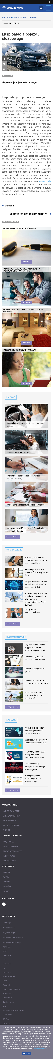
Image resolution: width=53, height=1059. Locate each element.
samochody (45, 181)
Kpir (4, 968)
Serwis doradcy (8, 993)
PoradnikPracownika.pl (12, 942)
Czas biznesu (7, 955)
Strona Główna (7, 17)
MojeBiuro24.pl (9, 933)
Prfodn (5, 981)
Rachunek (6, 985)
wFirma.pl (7, 923)
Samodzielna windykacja (11, 989)
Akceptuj (26, 1053)
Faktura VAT (7, 964)
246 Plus (6, 1019)
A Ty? (5, 951)
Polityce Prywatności (40, 1049)
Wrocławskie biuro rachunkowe (13, 1010)
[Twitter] (4, 64)
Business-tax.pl (9, 928)
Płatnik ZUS (7, 972)
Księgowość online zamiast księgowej (28, 213)
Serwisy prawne (8, 1002)
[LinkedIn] (4, 69)
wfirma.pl (9, 205)
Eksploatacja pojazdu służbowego (19, 82)
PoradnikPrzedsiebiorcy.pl (13, 938)
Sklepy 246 (6, 1023)
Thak (4, 1006)
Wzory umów (7, 1015)
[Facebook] (4, 59)
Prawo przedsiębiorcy (20, 17)
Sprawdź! (26, 262)
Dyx (4, 960)
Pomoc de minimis (9, 977)
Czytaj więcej (12, 537)
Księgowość (33, 17)
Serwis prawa (7, 998)
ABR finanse (7, 947)
